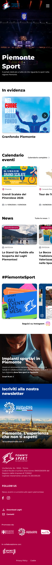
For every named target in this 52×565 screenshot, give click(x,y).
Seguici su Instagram (33, 323)
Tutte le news (41, 218)
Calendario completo (37, 157)
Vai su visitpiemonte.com (12, 442)
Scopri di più (7, 377)
